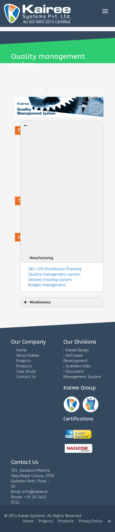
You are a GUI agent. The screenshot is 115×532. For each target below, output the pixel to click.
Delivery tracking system (50, 279)
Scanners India (78, 366)
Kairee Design (77, 350)
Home (21, 350)
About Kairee (27, 355)
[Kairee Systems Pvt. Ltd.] (78, 434)
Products (24, 366)
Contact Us (26, 377)
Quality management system (54, 274)
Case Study (26, 371)
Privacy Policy (90, 521)
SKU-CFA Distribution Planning (54, 269)
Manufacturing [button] (41, 258)
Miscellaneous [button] (40, 302)
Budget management (47, 285)
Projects (23, 361)
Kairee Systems (31, 516)
